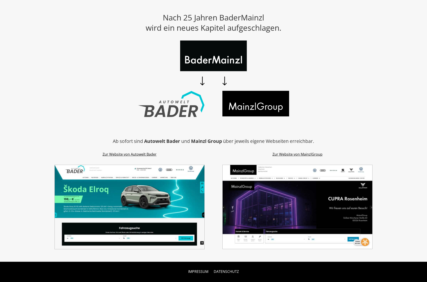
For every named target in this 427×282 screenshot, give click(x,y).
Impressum (198, 271)
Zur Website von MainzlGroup (297, 154)
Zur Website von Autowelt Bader (130, 154)
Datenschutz (226, 271)
